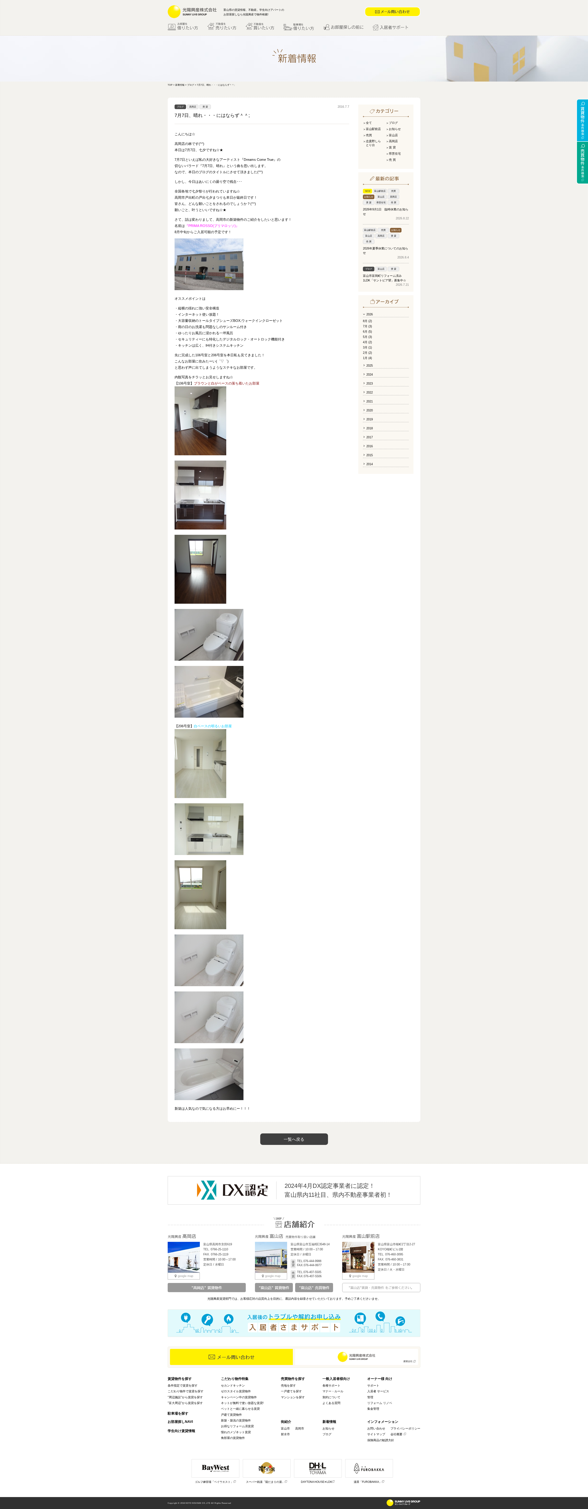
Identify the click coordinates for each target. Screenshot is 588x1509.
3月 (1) (367, 347)
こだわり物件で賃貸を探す (186, 1391)
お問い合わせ (376, 1428)
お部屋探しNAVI (180, 1422)
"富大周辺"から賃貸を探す (185, 1403)
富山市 (285, 1428)
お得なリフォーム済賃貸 (237, 1426)
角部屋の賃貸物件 (233, 1438)
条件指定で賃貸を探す (183, 1385)
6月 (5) (367, 331)
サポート (373, 1385)
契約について (331, 1397)
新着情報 (179, 85)
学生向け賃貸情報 (181, 1431)
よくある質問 (331, 1403)
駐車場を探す (178, 1413)
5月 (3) (367, 337)
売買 (369, 135)
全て (369, 123)
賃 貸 (205, 106)
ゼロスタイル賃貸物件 (236, 1391)
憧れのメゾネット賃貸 (236, 1432)
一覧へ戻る (294, 1139)
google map (185, 1276)
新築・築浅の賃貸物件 (236, 1420)
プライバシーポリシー (405, 1428)
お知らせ (395, 129)
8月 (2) (367, 321)
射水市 (285, 1434)
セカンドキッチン (233, 1385)
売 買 (392, 159)
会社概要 (396, 1434)
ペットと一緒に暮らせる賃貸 (240, 1408)
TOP (170, 85)
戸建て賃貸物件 (231, 1414)
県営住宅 (395, 153)
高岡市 (299, 1428)
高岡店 (192, 106)
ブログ (190, 85)
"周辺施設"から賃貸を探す (185, 1397)
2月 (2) (367, 352)
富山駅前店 (373, 129)
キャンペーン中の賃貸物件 (239, 1397)
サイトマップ (376, 1434)
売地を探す (288, 1385)
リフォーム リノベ (379, 1403)
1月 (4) (367, 358)
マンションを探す (293, 1397)
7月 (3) (367, 326)
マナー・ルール (332, 1391)
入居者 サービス (378, 1391)
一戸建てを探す (291, 1391)
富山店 (393, 135)
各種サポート (331, 1385)
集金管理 (373, 1408)
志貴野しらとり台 (373, 143)
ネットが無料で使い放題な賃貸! (242, 1403)
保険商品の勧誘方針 (380, 1440)
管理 (370, 1397)
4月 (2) (367, 342)
